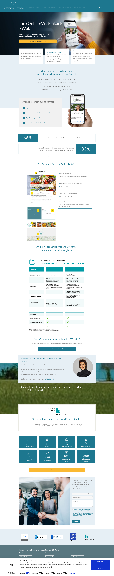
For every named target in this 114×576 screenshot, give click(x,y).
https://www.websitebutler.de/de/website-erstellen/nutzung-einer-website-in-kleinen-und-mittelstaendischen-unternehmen (71, 158)
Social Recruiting (9, 7)
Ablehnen (100, 568)
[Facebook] (99, 8)
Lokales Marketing (79, 7)
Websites (19, 7)
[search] (107, 8)
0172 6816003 (49, 379)
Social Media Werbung (50, 7)
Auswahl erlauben (100, 565)
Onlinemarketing (25, 555)
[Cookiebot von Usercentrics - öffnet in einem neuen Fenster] (11, 573)
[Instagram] (102, 8)
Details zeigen (72, 573)
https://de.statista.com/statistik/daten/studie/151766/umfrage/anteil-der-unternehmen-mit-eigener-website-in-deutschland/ (71, 156)
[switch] (41, 573)
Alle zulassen (100, 561)
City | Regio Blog (25, 556)
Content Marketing (9, 8)
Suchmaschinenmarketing (32, 7)
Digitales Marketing (65, 7)
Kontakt (21, 8)
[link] (20, 7)
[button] (38, 41)
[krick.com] (57, 411)
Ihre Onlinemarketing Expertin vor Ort (12, 4)
